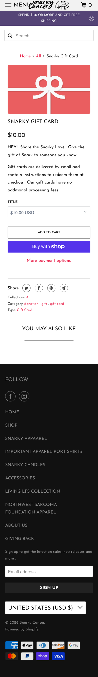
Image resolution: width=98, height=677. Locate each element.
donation (31, 304)
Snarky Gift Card (33, 122)
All (38, 56)
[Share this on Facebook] (38, 288)
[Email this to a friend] (63, 288)
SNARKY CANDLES (25, 465)
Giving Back (19, 539)
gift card (57, 304)
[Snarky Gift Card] (49, 89)
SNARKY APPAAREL (26, 439)
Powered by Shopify (22, 629)
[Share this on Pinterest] (51, 288)
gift (44, 304)
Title (13, 202)
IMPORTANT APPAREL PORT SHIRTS (43, 452)
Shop (11, 425)
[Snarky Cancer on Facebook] (11, 397)
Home (25, 56)
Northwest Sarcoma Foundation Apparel (31, 509)
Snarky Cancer (32, 623)
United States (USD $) (41, 608)
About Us (16, 526)
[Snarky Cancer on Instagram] (25, 397)
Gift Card (24, 310)
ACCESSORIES (20, 478)
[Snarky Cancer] (49, 5)
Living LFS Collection (32, 491)
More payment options (49, 261)
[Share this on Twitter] (25, 288)
